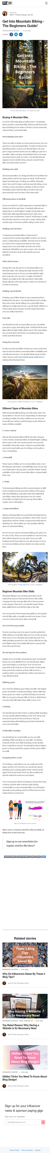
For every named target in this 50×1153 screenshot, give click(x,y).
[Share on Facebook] (11, 34)
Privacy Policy (14, 1150)
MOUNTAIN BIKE (10, 856)
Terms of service (27, 1150)
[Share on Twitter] (16, 34)
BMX (32, 856)
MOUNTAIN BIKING (23, 856)
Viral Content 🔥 (26, 1021)
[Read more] (25, 954)
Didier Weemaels (23, 402)
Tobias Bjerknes (23, 585)
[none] (46, 3)
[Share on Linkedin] (21, 34)
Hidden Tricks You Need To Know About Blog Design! (24, 1078)
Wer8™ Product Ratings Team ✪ (21, 15)
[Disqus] (25, 898)
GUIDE (38, 856)
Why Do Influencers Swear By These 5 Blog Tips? (23, 975)
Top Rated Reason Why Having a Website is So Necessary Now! (20, 1026)
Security (37, 1150)
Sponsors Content (11, 30)
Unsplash (39, 402)
